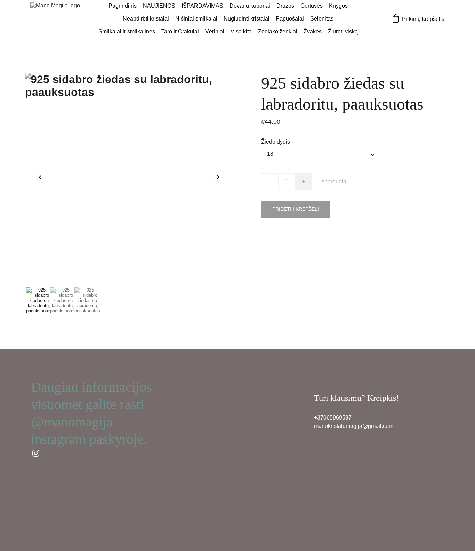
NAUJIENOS (159, 6)
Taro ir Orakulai (180, 31)
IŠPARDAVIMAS (202, 6)
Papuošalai (290, 19)
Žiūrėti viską (343, 31)
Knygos (338, 6)
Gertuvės (311, 6)
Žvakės (313, 31)
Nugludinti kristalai (246, 19)
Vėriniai (214, 31)
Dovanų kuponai (250, 6)
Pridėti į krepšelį (295, 209)
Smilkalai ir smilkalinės (126, 31)
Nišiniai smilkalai (196, 19)
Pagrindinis (122, 6)
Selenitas (321, 19)
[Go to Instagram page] (35, 453)
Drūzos (285, 6)
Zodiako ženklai (277, 31)
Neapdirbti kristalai (146, 19)
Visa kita (241, 31)
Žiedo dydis (275, 142)
